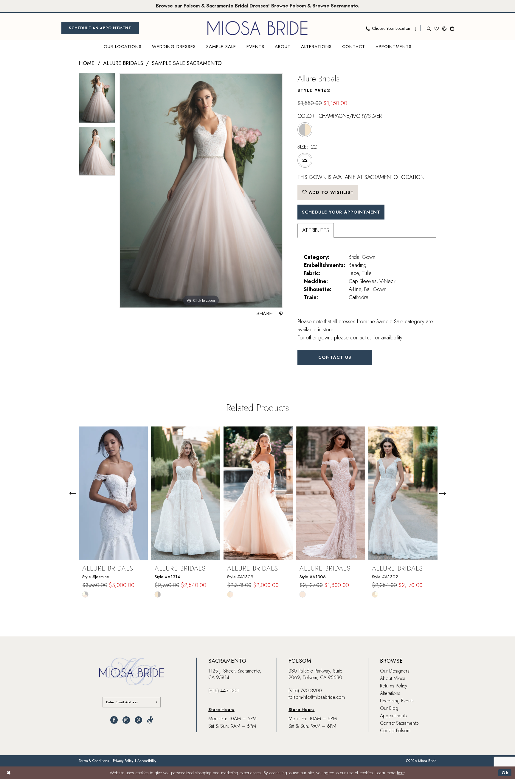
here (400, 772)
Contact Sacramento (399, 723)
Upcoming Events (397, 700)
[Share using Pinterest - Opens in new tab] (281, 313)
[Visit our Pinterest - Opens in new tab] (138, 720)
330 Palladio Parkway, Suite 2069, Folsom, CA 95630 (315, 674)
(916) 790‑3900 (305, 690)
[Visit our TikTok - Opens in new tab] (150, 720)
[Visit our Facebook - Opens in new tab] (114, 720)
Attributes (315, 230)
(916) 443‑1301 (224, 690)
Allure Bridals (123, 63)
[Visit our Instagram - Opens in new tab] (126, 720)
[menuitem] (100, 28)
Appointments (393, 715)
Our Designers (394, 670)
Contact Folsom (395, 730)
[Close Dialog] (9, 772)
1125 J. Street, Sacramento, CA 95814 (234, 674)
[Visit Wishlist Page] (436, 28)
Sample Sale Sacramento (187, 63)
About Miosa (392, 678)
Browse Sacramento (335, 5)
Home (86, 63)
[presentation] (113, 493)
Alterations (390, 693)
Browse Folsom (288, 5)
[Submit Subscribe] (155, 702)
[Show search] (429, 28)
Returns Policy (393, 685)
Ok (505, 772)
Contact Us (334, 357)
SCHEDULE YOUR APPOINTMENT (341, 212)
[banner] (257, 28)
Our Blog (389, 708)
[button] (444, 28)
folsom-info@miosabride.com (316, 697)
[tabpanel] (97, 100)
